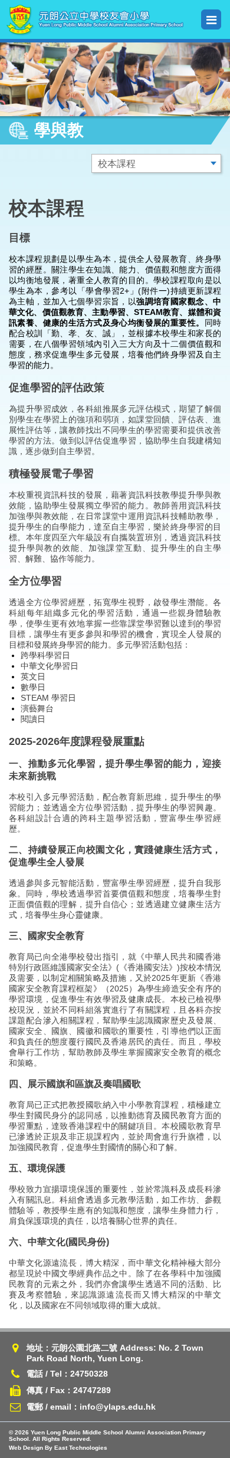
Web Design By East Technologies (58, 1447)
